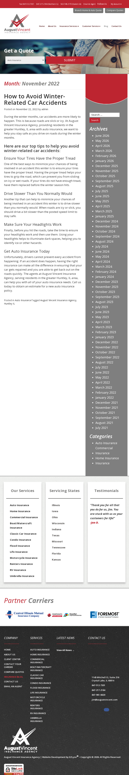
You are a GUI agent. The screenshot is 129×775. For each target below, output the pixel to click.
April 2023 (102, 322)
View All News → (65, 650)
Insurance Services (68, 26)
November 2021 (106, 408)
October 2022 (105, 352)
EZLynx (73, 757)
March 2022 (103, 387)
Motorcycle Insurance (23, 557)
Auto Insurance (23, 300)
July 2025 (101, 191)
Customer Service (90, 26)
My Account (115, 4)
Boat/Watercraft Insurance (21, 525)
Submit (70, 60)
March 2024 (103, 267)
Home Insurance (107, 458)
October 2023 (105, 292)
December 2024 (106, 221)
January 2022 (104, 397)
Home (42, 26)
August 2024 (104, 241)
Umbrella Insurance (22, 576)
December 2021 (106, 403)
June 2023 (102, 312)
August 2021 (104, 423)
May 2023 (102, 317)
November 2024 (106, 226)
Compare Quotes (115, 10)
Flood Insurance (20, 545)
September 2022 (107, 357)
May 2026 (102, 141)
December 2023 (106, 282)
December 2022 (106, 342)
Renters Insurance (21, 564)
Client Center (12, 659)
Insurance (102, 463)
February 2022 (105, 392)
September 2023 (107, 297)
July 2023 (101, 307)
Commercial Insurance (104, 450)
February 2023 (105, 332)
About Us (52, 26)
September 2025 (107, 181)
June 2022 (102, 372)
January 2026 (104, 161)
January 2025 (104, 216)
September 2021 (107, 418)
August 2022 (104, 362)
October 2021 (105, 413)
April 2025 (102, 206)
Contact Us (116, 26)
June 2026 (102, 136)
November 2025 (106, 171)
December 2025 (106, 166)
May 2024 (102, 256)
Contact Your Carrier (12, 666)
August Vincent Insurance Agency (58, 300)
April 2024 (102, 262)
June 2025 (102, 196)
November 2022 (106, 347)
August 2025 (104, 186)
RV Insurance (18, 570)
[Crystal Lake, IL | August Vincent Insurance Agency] (17, 24)
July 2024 (101, 246)
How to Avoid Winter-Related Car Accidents (35, 99)
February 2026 (105, 156)
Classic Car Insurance (23, 533)
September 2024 (107, 236)
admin (44, 109)
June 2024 (102, 251)
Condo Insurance (20, 539)
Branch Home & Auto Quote (88, 10)
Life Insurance (19, 551)
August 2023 (104, 302)
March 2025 (103, 211)
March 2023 (103, 327)
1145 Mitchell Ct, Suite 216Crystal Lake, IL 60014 (105, 679)
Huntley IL (9, 303)
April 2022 (102, 382)
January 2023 (104, 337)
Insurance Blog (13, 676)
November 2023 (106, 287)
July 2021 (101, 428)
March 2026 (103, 151)
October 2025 (105, 176)
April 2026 (102, 146)
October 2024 (105, 231)
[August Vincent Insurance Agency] (21, 740)
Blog (106, 26)
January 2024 (104, 277)
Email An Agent (89, 4)
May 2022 (102, 377)
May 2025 (102, 201)
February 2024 (105, 272)
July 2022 (101, 367)
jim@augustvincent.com (104, 699)
